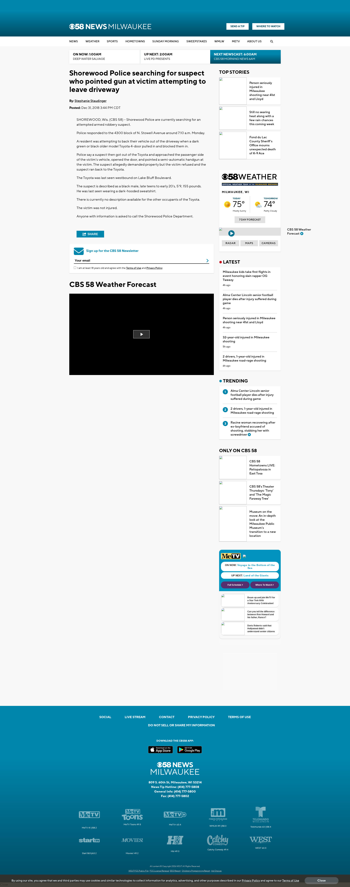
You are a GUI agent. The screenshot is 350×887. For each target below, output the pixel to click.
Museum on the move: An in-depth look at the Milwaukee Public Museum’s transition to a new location (262, 524)
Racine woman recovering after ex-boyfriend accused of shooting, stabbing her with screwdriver (253, 429)
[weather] (227, 204)
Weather (92, 41)
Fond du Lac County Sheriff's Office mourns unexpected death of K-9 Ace (262, 145)
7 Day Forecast (250, 219)
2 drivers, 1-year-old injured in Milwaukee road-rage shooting (244, 359)
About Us (254, 41)
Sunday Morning (165, 41)
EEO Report (175, 871)
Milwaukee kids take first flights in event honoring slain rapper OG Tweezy (247, 276)
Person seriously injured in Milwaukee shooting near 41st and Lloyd (262, 91)
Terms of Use (133, 268)
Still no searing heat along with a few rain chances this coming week (261, 118)
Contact (166, 717)
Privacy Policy (154, 268)
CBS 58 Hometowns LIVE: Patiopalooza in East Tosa (262, 467)
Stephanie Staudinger (90, 101)
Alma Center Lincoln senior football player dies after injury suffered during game (249, 299)
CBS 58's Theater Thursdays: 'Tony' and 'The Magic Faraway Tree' (261, 493)
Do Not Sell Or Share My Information (181, 725)
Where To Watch (268, 26)
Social (105, 717)
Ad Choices (216, 871)
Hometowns (135, 41)
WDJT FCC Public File (139, 871)
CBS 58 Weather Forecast (299, 232)
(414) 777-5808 (188, 787)
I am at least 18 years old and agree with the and (119, 268)
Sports (112, 41)
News (73, 41)
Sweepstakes (196, 41)
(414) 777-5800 (185, 792)
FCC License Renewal (159, 871)
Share (93, 234)
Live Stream (135, 717)
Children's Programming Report (196, 871)
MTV (236, 41)
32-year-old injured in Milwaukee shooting (246, 339)
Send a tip (237, 26)
